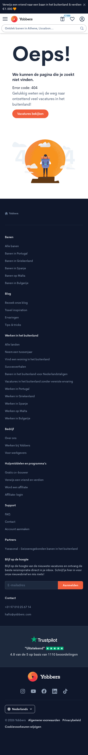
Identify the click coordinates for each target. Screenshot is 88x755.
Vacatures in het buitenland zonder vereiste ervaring (39, 381)
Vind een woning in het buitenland (27, 359)
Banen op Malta (15, 275)
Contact (10, 521)
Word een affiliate (16, 487)
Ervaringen (12, 317)
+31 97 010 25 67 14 (18, 607)
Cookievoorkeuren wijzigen (23, 727)
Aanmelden (70, 585)
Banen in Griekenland (19, 261)
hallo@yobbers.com (18, 614)
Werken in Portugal (17, 389)
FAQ (7, 514)
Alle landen (12, 344)
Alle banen (12, 246)
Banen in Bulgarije (16, 283)
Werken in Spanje (16, 403)
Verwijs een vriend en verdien (24, 480)
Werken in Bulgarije (17, 418)
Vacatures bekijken (30, 114)
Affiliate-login (14, 494)
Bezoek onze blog (16, 303)
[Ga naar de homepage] (44, 677)
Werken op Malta (16, 411)
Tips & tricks (13, 325)
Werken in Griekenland (20, 396)
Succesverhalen (15, 366)
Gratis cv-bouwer (16, 472)
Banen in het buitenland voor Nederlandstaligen (36, 374)
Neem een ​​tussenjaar (18, 352)
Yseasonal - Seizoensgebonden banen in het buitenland (41, 549)
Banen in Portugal (16, 253)
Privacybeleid (71, 720)
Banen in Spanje (15, 268)
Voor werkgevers (16, 453)
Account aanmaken (17, 529)
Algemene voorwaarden (44, 720)
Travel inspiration (16, 310)
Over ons (11, 438)
